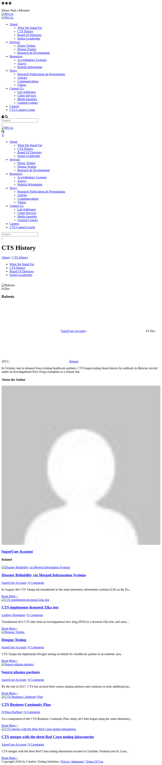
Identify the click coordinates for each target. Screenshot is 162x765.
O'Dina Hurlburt (12, 712)
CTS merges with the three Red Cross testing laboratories (48, 737)
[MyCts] (7, 14)
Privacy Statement (72, 761)
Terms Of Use (94, 761)
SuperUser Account (73, 331)
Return (73, 361)
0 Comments (36, 582)
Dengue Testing (14, 640)
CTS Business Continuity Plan (26, 704)
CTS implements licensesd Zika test (30, 607)
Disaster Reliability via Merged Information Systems (44, 575)
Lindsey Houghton (13, 615)
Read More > (10, 596)
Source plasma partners (21, 672)
